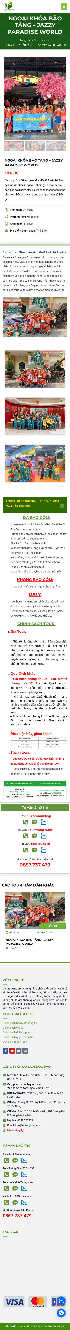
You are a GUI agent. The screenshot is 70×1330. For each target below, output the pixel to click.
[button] (35, 505)
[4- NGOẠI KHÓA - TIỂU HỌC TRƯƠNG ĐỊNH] (35, 98)
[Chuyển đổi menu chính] (64, 6)
